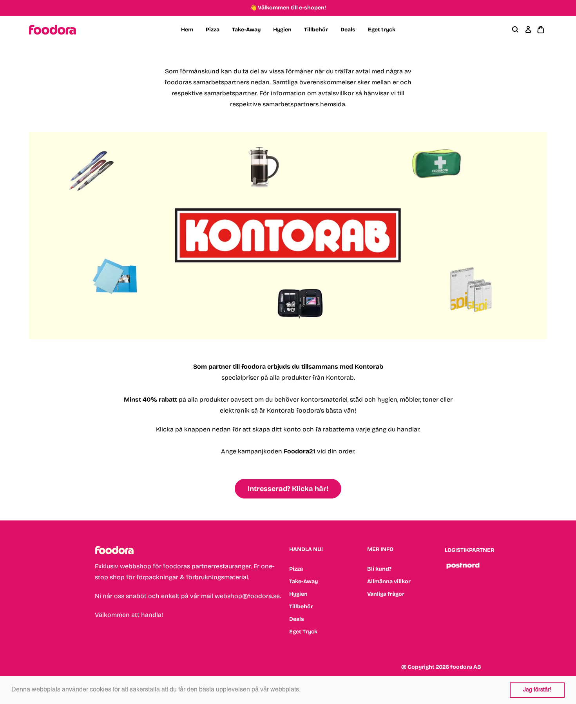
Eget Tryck (303, 631)
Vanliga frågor (385, 594)
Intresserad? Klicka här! (288, 488)
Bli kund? (379, 569)
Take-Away (246, 29)
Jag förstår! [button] (537, 690)
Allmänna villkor (389, 581)
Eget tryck (381, 29)
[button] (303, 690)
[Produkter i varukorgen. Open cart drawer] (540, 29)
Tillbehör (316, 29)
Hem (187, 29)
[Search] (515, 29)
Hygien (282, 29)
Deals (348, 29)
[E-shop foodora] (52, 30)
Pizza (212, 29)
